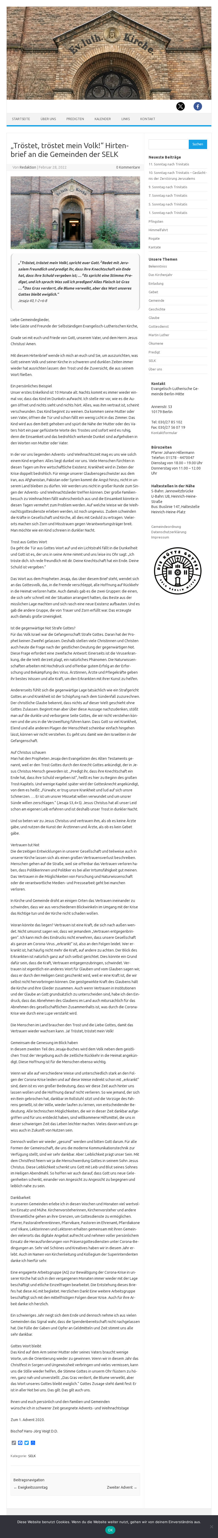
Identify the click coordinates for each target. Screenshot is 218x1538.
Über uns (48, 119)
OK (110, 1530)
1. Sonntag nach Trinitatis (168, 212)
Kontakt (147, 119)
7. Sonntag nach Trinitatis (168, 195)
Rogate (154, 238)
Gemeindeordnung (166, 526)
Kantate (155, 247)
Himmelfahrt (158, 230)
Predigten (75, 119)
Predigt (154, 352)
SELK (32, 1456)
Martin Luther (159, 335)
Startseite (21, 119)
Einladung (156, 283)
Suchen (197, 144)
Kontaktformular (164, 433)
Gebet (153, 292)
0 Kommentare (128, 167)
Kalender (103, 119)
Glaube (154, 317)
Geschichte (157, 309)
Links (125, 119)
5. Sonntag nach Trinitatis (168, 204)
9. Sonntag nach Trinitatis (168, 187)
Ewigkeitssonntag (31, 1487)
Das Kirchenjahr (161, 275)
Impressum (160, 537)
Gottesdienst (159, 326)
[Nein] (211, 1526)
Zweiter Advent (122, 1487)
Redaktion (28, 167)
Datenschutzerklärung (168, 532)
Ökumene (156, 343)
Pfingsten (156, 221)
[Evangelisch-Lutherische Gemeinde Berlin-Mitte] (109, 98)
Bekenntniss (158, 266)
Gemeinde (156, 300)
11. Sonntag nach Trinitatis (169, 164)
